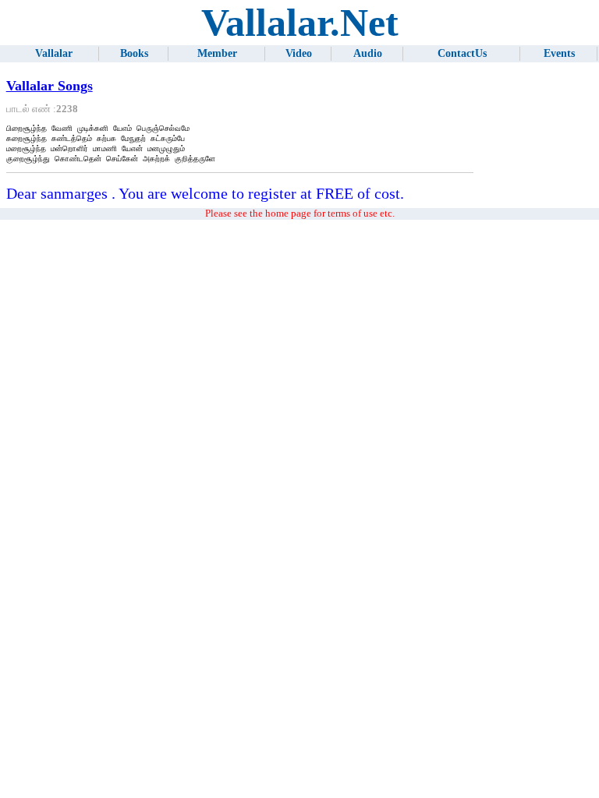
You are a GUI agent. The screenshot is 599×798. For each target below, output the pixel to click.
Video (298, 53)
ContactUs (462, 53)
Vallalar (54, 53)
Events (559, 53)
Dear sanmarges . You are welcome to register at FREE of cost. (205, 193)
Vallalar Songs (49, 86)
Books (134, 53)
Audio (367, 53)
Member (217, 53)
